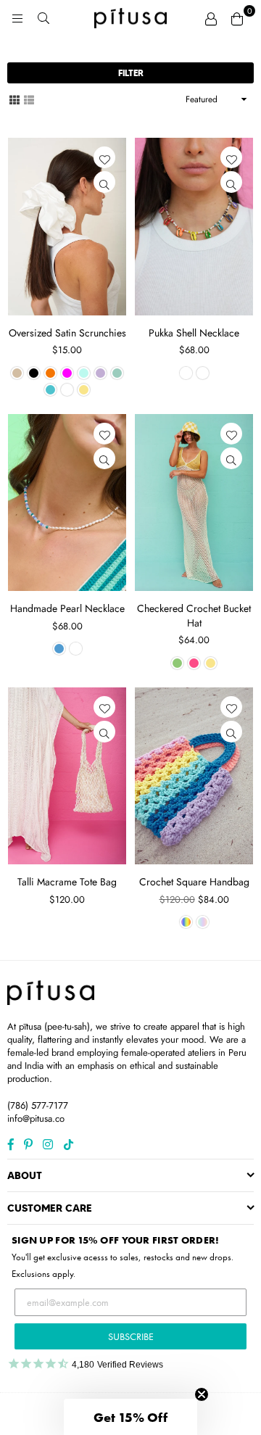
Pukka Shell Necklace (194, 333)
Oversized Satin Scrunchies (67, 333)
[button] (130, 1417)
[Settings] (211, 18)
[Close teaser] (201, 1394)
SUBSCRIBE (131, 1336)
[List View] (29, 98)
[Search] (43, 18)
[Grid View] (14, 98)
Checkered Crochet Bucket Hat (194, 615)
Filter (131, 72)
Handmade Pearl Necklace (67, 608)
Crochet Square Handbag (194, 881)
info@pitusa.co (36, 1118)
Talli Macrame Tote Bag (67, 881)
